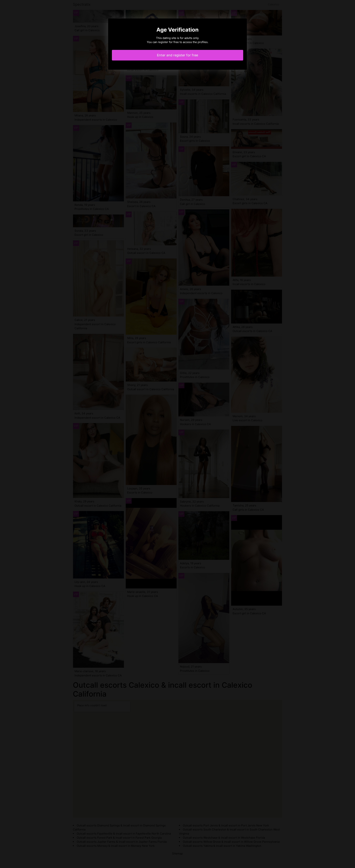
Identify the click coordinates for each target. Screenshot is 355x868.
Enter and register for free (177, 55)
